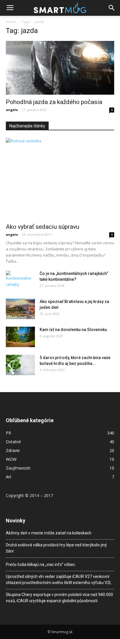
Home (11, 21)
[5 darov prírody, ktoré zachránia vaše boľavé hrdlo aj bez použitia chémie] (20, 365)
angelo (12, 110)
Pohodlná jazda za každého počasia (54, 101)
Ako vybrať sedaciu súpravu (42, 226)
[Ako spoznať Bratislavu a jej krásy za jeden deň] (20, 309)
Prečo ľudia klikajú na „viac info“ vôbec (40, 564)
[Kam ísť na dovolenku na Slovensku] (20, 337)
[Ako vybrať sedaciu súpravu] (60, 178)
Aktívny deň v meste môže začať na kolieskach (48, 533)
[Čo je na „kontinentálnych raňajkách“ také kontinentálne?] (20, 279)
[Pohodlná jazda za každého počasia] (60, 68)
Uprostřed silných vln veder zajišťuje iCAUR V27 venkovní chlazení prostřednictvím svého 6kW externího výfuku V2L (59, 579)
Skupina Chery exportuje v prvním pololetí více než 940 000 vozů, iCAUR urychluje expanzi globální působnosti (59, 597)
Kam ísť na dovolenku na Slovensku (73, 329)
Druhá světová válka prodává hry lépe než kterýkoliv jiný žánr (56, 548)
